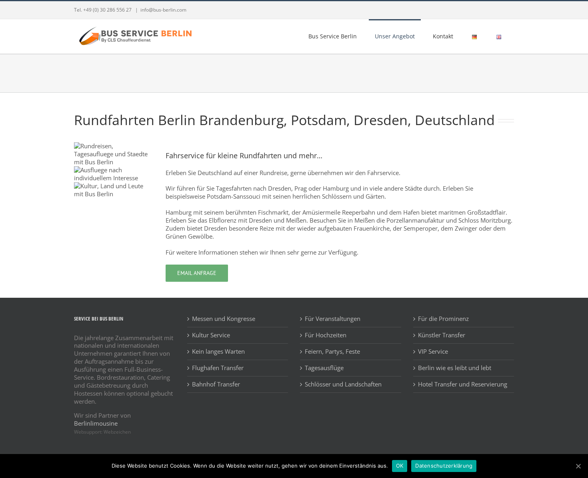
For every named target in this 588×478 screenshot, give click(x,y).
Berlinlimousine (96, 423)
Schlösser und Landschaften (343, 384)
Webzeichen (117, 431)
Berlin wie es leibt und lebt (454, 368)
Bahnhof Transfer (216, 384)
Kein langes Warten (218, 351)
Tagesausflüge (324, 368)
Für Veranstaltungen (332, 319)
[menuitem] (335, 35)
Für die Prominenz (443, 319)
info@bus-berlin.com (163, 9)
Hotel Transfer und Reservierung (462, 384)
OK (400, 465)
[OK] (578, 466)
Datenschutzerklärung (443, 465)
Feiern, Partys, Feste (332, 351)
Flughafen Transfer (218, 368)
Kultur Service (211, 335)
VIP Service (433, 351)
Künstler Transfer (441, 335)
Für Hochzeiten (325, 335)
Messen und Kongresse (223, 319)
